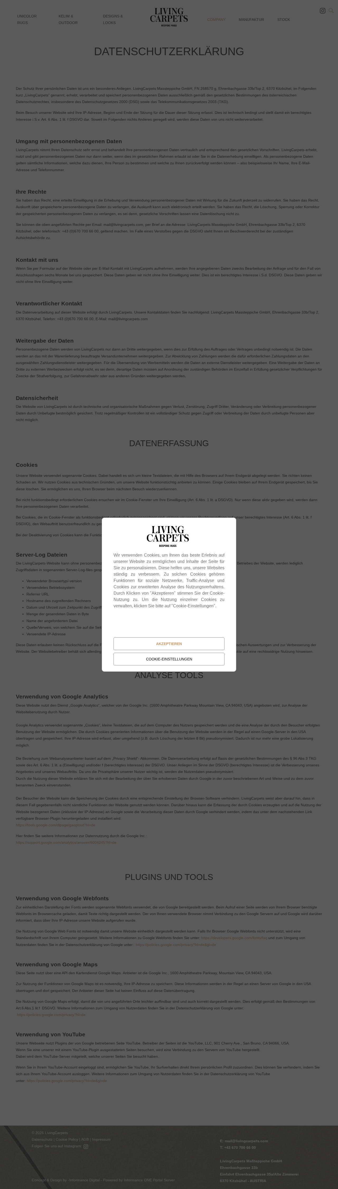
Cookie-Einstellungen (169, 659)
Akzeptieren (169, 644)
